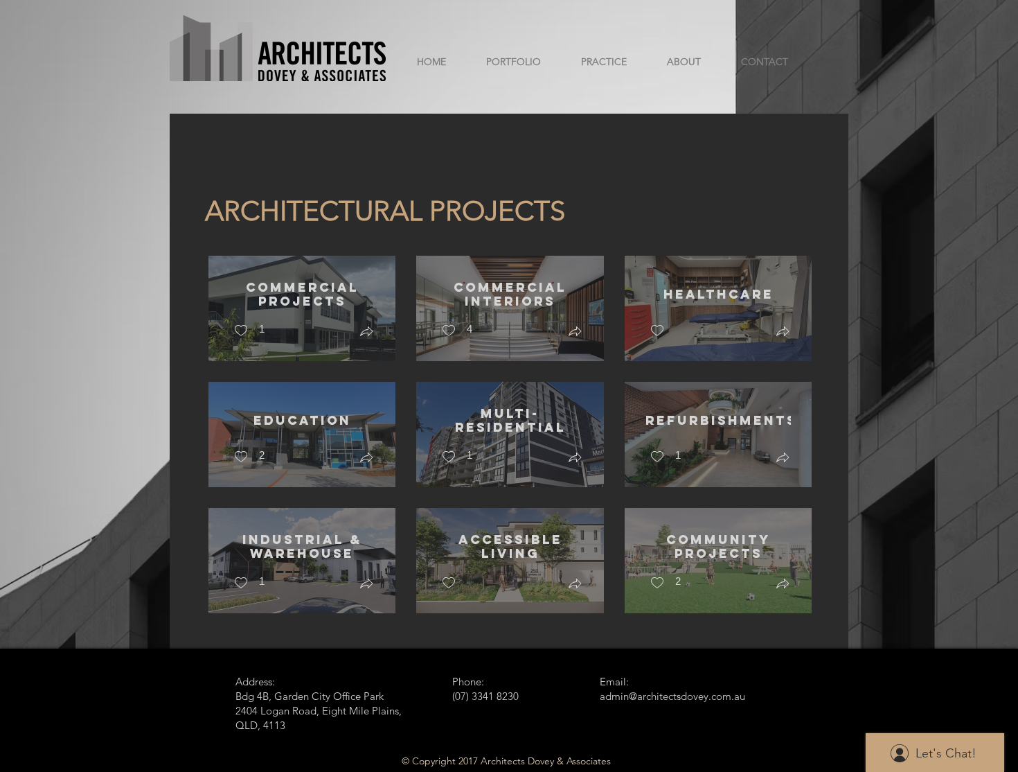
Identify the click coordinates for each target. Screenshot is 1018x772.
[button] (366, 333)
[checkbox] (249, 331)
